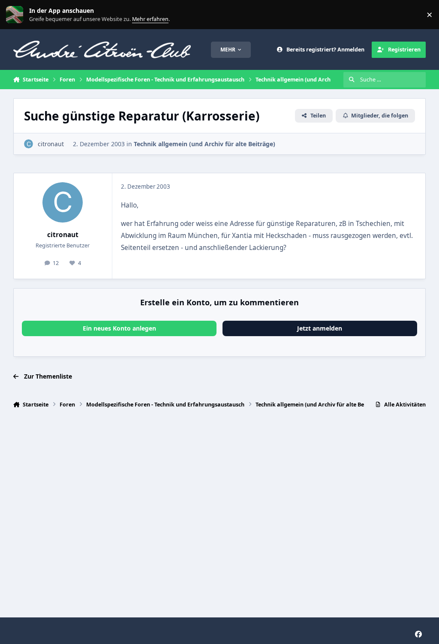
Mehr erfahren (21, 15)
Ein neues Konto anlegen (119, 328)
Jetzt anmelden (319, 328)
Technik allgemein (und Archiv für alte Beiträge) (204, 144)
